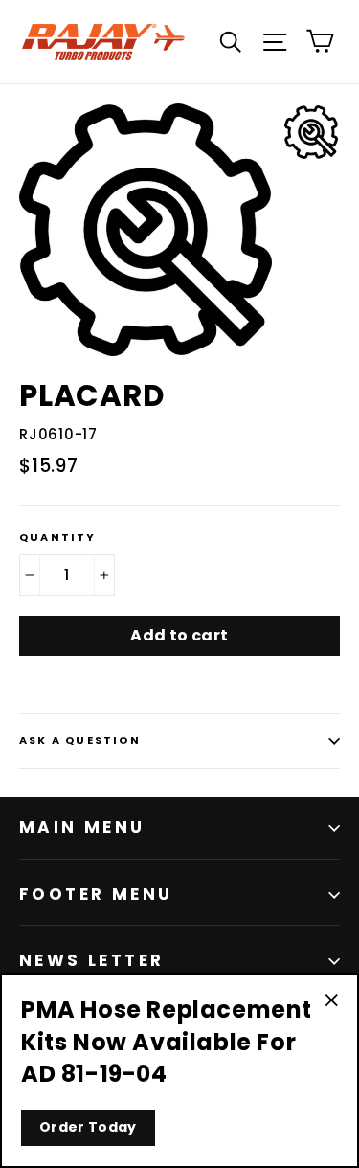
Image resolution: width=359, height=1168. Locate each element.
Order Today (88, 1126)
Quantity (58, 537)
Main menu (82, 827)
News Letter (91, 960)
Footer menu (95, 894)
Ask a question (80, 740)
